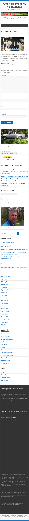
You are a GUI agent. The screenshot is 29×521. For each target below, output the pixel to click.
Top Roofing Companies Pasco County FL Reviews (14, 176)
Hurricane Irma (5, 336)
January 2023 (4, 306)
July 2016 (3, 324)
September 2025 (5, 276)
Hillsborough (21, 392)
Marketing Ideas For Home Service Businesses (13, 341)
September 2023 (5, 290)
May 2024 (4, 279)
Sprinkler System (5, 358)
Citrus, (11, 392)
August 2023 (4, 292)
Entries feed (4, 375)
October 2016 (5, 319)
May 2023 (4, 295)
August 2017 (4, 314)
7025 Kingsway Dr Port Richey (8, 420)
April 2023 (4, 298)
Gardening (4, 333)
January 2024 (4, 284)
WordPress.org (5, 380)
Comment (4, 75)
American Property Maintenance (14, 5)
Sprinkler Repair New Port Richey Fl (17, 267)
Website (3, 114)
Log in (2, 372)
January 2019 (4, 308)
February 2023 (5, 303)
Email (3, 107)
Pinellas (15, 392)
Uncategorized (5, 363)
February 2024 (5, 282)
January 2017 (4, 316)
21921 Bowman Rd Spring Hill (8, 417)
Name (3, 98)
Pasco (7, 392)
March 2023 (4, 300)
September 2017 (5, 311)
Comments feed (5, 377)
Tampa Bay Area (5, 360)
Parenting (3, 347)
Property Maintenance (7, 352)
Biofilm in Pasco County (7, 169)
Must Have (4, 344)
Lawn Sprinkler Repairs (7, 339)
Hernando (3, 392)
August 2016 (4, 322)
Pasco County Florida (7, 350)
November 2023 (5, 287)
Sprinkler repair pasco (7, 355)
